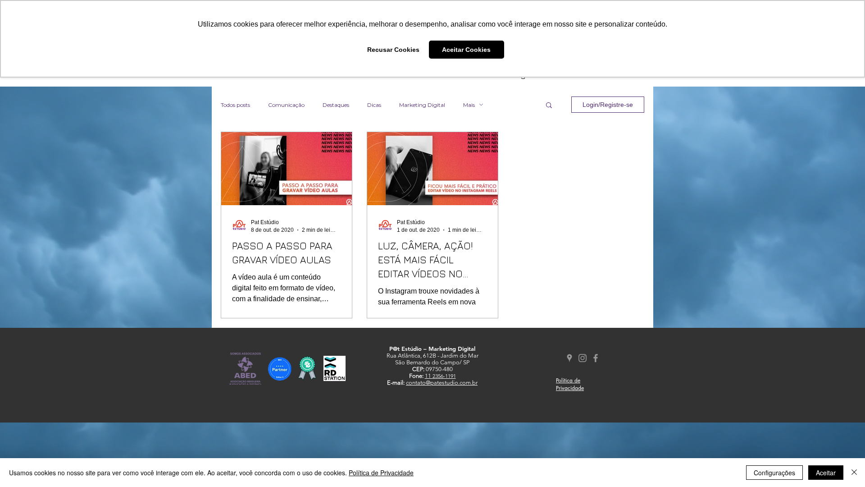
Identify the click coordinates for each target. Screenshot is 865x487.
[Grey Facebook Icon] (595, 358)
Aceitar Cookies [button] (466, 49)
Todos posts (235, 104)
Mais (469, 104)
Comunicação (286, 104)
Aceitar (826, 472)
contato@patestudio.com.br (442, 382)
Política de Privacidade (381, 472)
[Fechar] (854, 472)
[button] (549, 105)
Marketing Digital (422, 104)
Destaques (336, 104)
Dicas (374, 104)
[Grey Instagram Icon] (582, 358)
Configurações (774, 472)
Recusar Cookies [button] (393, 49)
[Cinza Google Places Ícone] (569, 358)
